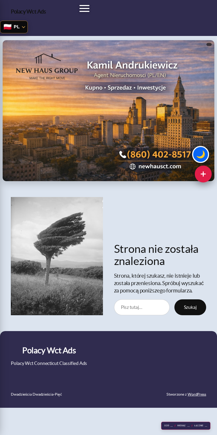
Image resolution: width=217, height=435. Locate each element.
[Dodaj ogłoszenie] (203, 174)
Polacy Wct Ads (28, 11)
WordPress (197, 394)
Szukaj (190, 307)
